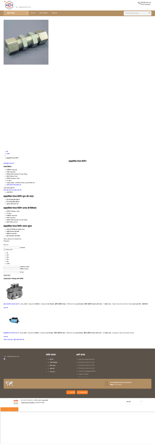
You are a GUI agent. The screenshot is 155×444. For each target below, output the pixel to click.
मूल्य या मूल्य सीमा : (140, 304)
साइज (7, 222)
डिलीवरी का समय (10, 233)
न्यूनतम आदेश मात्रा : (98, 304)
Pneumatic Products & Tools (86, 362)
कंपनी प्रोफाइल (43, 13)
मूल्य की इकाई (9, 199)
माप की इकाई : (55, 304)
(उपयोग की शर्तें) (45, 400)
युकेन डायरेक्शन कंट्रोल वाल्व (11, 304)
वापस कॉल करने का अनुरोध (10, 190)
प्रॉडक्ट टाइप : (118, 304)
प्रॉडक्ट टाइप (9, 220)
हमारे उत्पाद (11, 13)
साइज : (69, 304)
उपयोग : (29, 304)
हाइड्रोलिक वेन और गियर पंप (10, 333)
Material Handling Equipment (87, 359)
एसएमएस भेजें (83, 392)
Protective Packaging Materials (87, 371)
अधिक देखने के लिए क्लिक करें (13, 185)
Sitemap (52, 371)
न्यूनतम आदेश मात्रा (11, 204)
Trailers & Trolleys (83, 374)
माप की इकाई (9, 201)
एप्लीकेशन (8, 215)
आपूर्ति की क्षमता (10, 231)
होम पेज (33, 13)
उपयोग (8, 217)
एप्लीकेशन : (41, 304)
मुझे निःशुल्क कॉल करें (19, 339)
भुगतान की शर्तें (9, 229)
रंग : (21, 304)
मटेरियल (8, 211)
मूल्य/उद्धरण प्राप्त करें (9, 163)
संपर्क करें (54, 13)
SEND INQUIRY (8, 339)
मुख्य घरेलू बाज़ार (10, 236)
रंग (7, 213)
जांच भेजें (19, 190)
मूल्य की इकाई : (84, 304)
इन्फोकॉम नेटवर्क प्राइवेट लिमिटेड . (28, 402)
